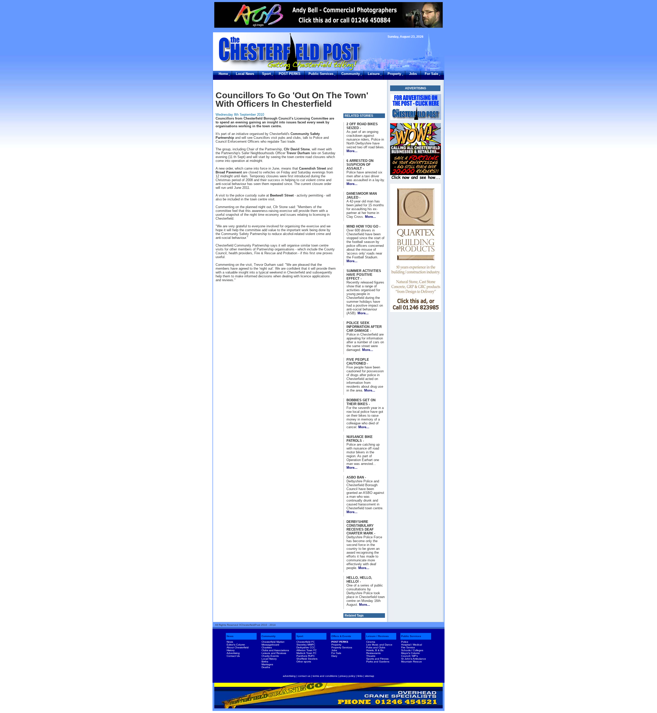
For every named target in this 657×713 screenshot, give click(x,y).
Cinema (370, 641)
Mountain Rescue (411, 661)
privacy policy (347, 676)
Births (265, 661)
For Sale (431, 74)
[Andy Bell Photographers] (328, 15)
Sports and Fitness (377, 658)
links (360, 676)
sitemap (369, 676)
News (230, 636)
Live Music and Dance (379, 644)
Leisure (374, 74)
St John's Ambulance (413, 658)
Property (394, 74)
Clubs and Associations (275, 650)
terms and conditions (325, 676)
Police (404, 641)
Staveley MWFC (305, 644)
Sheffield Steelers (306, 658)
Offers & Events (341, 636)
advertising (289, 676)
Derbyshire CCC (305, 647)
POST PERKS (290, 74)
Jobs (413, 74)
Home (223, 74)
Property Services (341, 647)
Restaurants (373, 653)
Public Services (320, 74)
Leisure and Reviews (274, 653)
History (231, 650)
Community (350, 74)
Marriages (267, 664)
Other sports (303, 661)
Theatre (370, 656)
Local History (269, 658)
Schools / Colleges (412, 650)
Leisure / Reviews (377, 636)
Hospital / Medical (411, 644)
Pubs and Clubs (375, 647)
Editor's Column (236, 644)
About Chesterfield (238, 647)
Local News (245, 74)
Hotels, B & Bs (374, 650)
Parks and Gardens (377, 661)
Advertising (233, 653)
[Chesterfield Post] (415, 107)
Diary (334, 656)
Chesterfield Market (273, 641)
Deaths (266, 667)
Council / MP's (409, 656)
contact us (304, 676)
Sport (266, 74)
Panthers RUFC (305, 656)
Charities (267, 647)
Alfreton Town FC (306, 650)
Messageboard (270, 644)
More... (352, 151)
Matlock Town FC (306, 653)
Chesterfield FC (305, 641)
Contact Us (233, 656)
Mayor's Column (410, 653)
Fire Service (408, 647)
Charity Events (270, 656)
